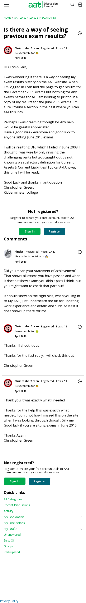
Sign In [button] (30, 231)
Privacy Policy (9, 601)
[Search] (72, 4)
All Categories (13, 499)
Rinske (19, 251)
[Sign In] (80, 4)
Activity (8, 511)
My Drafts (43, 529)
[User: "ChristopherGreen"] (8, 50)
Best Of (9, 540)
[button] (79, 33)
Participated (12, 552)
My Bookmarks (43, 517)
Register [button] (55, 231)
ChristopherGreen (27, 48)
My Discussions (14, 523)
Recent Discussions (17, 505)
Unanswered (12, 535)
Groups (9, 546)
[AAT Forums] (43, 4)
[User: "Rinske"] (8, 253)
